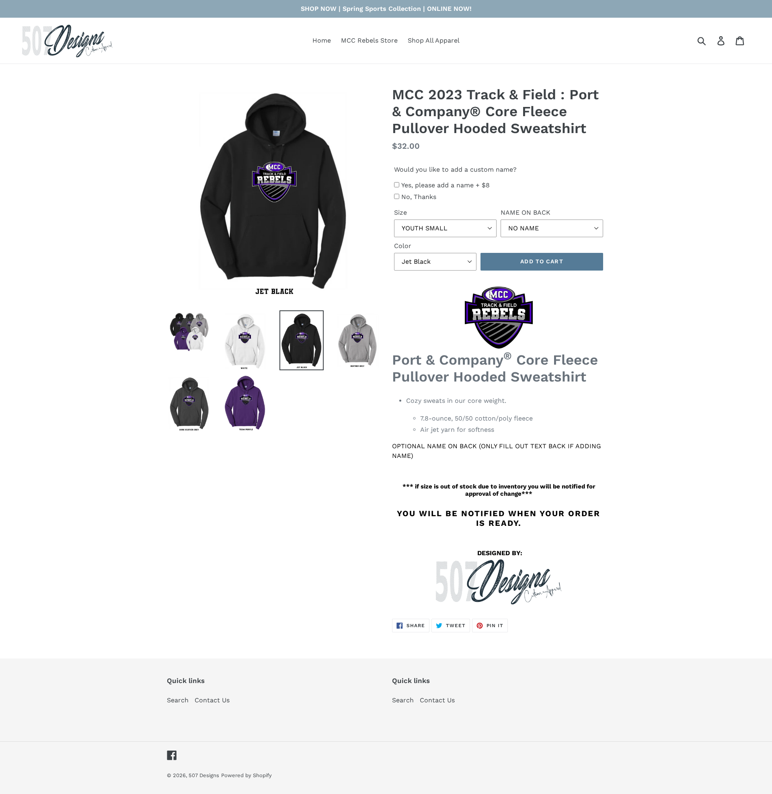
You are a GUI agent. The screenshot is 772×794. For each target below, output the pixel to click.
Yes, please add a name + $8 (445, 185)
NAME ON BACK (525, 212)
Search (178, 700)
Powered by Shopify (246, 775)
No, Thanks (418, 197)
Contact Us (212, 700)
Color (402, 246)
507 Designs (204, 775)
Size (400, 212)
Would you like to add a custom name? (455, 169)
